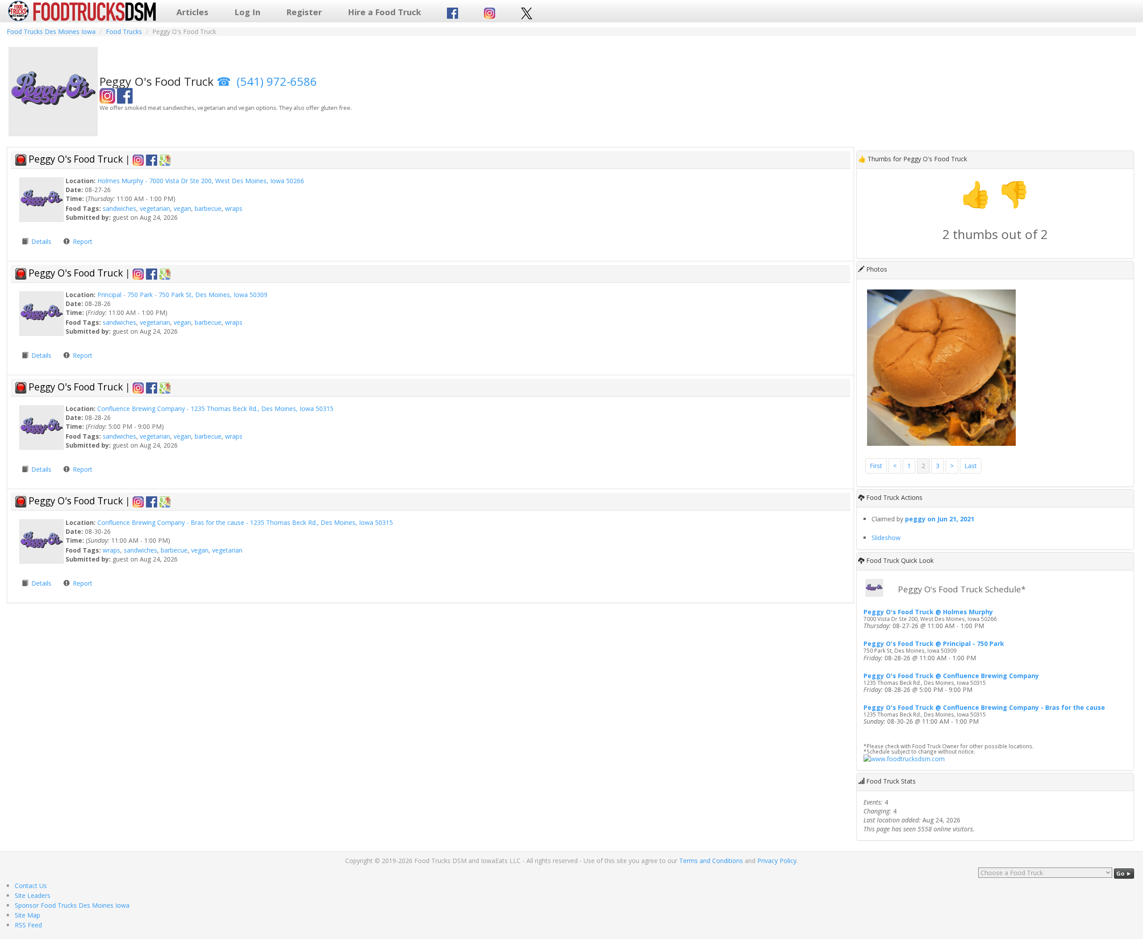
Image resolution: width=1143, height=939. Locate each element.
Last (970, 465)
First (876, 465)
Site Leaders (32, 895)
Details (42, 241)
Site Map (27, 915)
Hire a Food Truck (384, 11)
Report (82, 241)
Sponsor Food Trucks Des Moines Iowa (72, 905)
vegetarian (155, 208)
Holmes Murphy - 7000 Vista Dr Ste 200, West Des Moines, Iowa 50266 (200, 180)
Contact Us (31, 885)
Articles (192, 11)
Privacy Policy (777, 860)
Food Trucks (124, 31)
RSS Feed (28, 925)
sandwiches (119, 208)
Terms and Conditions (711, 860)
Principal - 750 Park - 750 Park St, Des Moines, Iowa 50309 (182, 294)
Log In (247, 11)
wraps (233, 208)
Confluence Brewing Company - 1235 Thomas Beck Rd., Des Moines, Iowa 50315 (215, 408)
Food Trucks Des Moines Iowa (51, 31)
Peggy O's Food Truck (77, 159)
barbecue (208, 208)
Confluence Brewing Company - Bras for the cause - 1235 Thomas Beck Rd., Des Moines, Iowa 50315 (245, 522)
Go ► (1124, 873)
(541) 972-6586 (277, 81)
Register (304, 11)
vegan (182, 208)
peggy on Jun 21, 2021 (939, 519)
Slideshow (886, 537)
